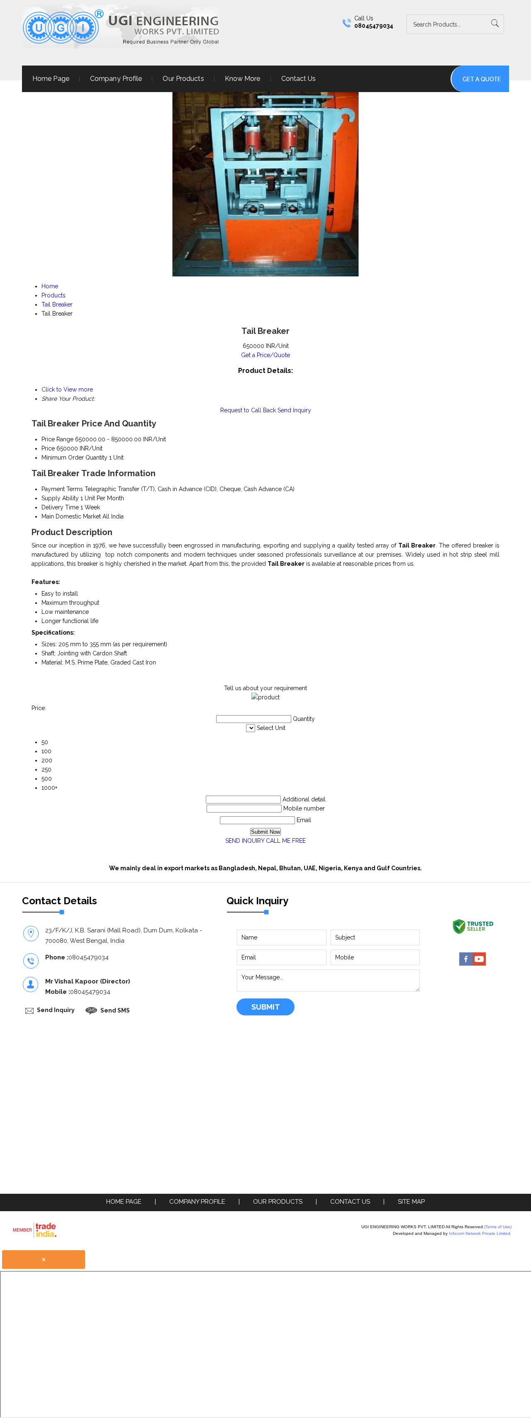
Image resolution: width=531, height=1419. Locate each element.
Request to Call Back (248, 410)
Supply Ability (60, 498)
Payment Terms (62, 489)
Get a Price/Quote (265, 355)
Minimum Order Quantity (74, 457)
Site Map (411, 1201)
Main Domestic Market (71, 516)
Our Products (183, 79)
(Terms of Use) (498, 1226)
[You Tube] (479, 963)
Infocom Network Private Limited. (480, 1233)
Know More (243, 79)
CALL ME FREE (286, 840)
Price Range (57, 439)
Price (48, 448)
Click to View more (67, 389)
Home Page (50, 79)
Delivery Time (60, 507)
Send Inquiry (294, 410)
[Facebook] (466, 963)
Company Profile (116, 79)
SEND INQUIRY (244, 840)
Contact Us (298, 79)
